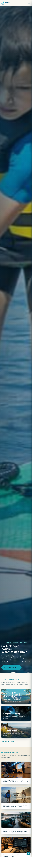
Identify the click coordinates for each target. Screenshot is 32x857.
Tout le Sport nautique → (9, 741)
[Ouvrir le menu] (29, 2)
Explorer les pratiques (10, 667)
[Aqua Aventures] (5, 3)
